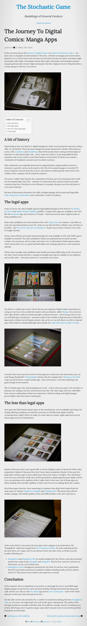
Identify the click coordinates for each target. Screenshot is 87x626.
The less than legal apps (16, 129)
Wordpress (36, 621)
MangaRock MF (28, 559)
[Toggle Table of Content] (27, 120)
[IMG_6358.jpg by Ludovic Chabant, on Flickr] (32, 347)
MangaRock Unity (15, 567)
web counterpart (56, 591)
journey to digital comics (37, 53)
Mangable (37, 491)
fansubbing (32, 152)
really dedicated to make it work (64, 323)
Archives (47, 23)
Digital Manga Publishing (27, 211)
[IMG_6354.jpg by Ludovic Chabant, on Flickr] (32, 91)
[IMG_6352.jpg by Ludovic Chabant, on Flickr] (32, 518)
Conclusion (11, 131)
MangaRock (13, 559)
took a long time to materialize (17, 195)
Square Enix (53, 222)
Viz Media (75, 209)
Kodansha (15, 214)
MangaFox (27, 491)
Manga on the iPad (72, 377)
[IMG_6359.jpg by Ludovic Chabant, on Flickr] (32, 282)
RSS (28, 621)
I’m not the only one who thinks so (31, 228)
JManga (65, 312)
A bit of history (12, 123)
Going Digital (30, 377)
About (39, 23)
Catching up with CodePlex (18, 616)
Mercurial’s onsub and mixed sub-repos (63, 616)
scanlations (19, 152)
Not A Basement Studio (45, 548)
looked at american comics (62, 53)
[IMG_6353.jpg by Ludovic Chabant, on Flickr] (32, 442)
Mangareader (50, 491)
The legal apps (12, 126)
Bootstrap (46, 621)
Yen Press (8, 211)
